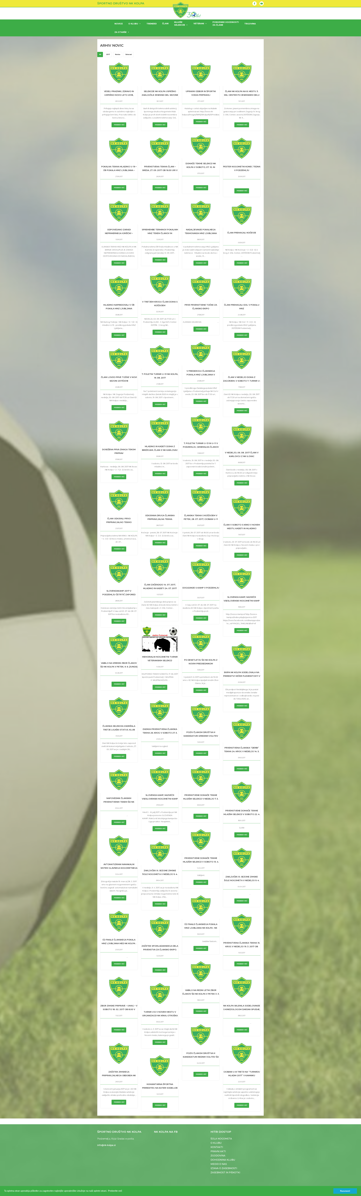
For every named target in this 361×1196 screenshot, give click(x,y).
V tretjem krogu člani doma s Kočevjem (160, 304)
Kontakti (217, 1147)
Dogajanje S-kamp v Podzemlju (200, 588)
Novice (119, 23)
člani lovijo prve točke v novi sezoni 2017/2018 (119, 379)
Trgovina (250, 23)
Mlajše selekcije (179, 23)
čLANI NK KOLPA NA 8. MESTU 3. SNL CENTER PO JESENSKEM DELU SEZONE (241, 95)
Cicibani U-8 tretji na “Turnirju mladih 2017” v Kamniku (242, 1074)
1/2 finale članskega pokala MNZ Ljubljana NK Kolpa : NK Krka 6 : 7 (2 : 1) (200, 928)
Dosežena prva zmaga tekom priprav (119, 451)
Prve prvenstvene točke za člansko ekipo (201, 307)
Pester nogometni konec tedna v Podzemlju (241, 168)
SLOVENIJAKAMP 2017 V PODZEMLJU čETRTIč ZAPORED (119, 593)
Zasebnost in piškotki (225, 1172)
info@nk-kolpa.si (106, 1145)
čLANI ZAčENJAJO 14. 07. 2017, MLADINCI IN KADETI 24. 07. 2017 (160, 586)
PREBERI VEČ (119, 125)
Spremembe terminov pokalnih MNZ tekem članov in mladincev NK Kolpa (160, 233)
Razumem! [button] (345, 1191)
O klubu (133, 23)
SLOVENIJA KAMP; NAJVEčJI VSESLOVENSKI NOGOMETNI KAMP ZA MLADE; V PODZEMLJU (242, 601)
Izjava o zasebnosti (224, 1168)
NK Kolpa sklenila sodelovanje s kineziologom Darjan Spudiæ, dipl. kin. (241, 1009)
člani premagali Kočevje (241, 232)
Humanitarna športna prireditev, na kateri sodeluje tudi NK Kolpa (160, 1088)
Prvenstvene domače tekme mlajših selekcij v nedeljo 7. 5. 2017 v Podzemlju (200, 799)
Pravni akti (218, 1151)
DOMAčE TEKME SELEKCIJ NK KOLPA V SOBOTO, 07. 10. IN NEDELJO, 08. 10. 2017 (201, 167)
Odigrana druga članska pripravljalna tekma (160, 517)
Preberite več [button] (115, 1191)
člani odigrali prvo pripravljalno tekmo (119, 520)
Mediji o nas (219, 1164)
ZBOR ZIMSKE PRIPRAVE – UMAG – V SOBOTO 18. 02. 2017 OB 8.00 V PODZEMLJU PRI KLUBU (118, 1009)
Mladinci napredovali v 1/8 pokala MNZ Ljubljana (118, 307)
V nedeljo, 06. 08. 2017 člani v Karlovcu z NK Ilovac (241, 454)
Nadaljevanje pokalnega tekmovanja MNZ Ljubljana (201, 231)
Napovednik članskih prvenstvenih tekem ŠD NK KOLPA (119, 802)
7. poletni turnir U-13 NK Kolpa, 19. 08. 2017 (160, 376)
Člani (165, 23)
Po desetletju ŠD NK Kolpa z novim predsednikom (200, 662)
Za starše (120, 32)
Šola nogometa (221, 1138)
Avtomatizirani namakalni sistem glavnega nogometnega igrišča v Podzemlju (119, 868)
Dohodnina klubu (223, 1160)
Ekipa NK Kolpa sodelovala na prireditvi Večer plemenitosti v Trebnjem (241, 676)
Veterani (198, 23)
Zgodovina (218, 1155)
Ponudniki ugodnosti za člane (226, 23)
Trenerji (152, 23)
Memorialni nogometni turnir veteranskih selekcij (160, 659)
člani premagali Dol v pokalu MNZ (241, 307)
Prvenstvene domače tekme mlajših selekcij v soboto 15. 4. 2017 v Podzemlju (201, 862)
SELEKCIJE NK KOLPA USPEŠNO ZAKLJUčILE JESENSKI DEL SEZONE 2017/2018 (160, 95)
